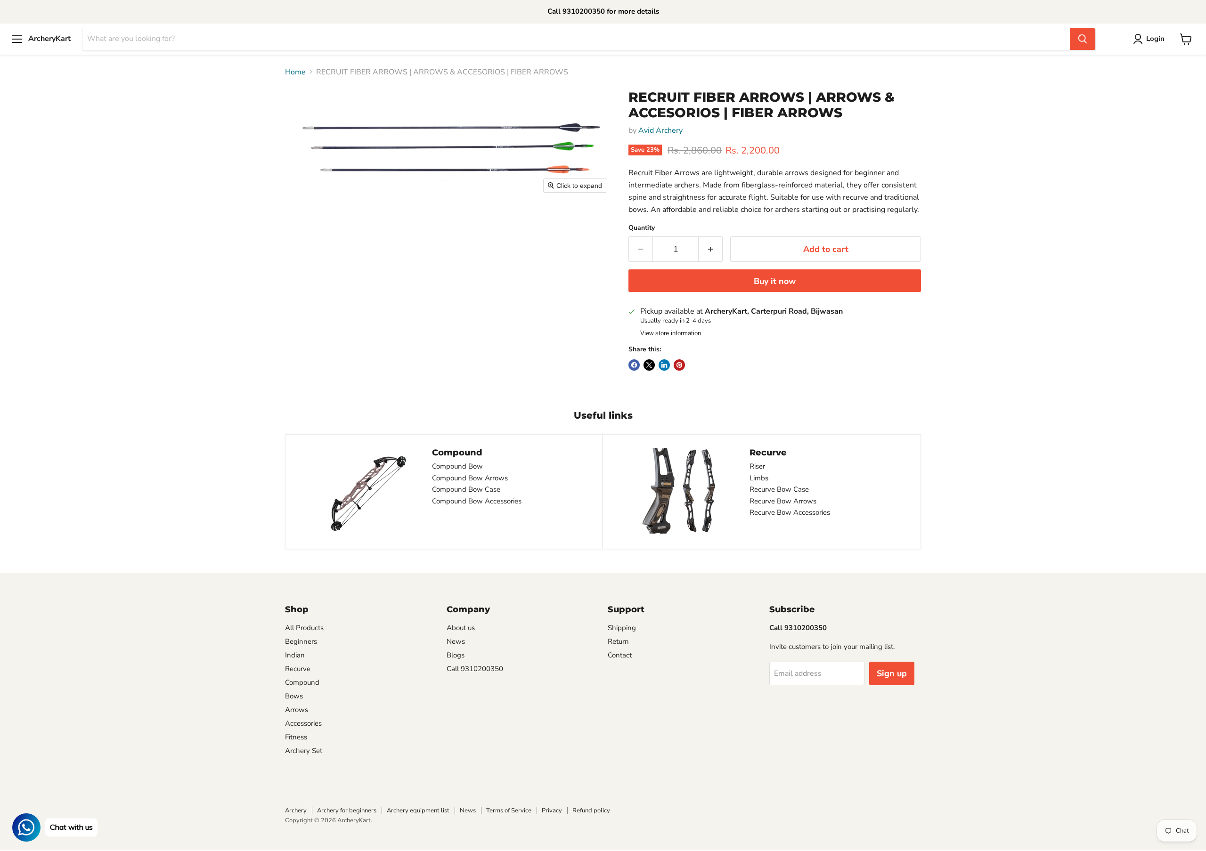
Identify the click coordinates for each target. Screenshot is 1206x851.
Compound (302, 682)
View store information (670, 333)
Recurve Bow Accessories (790, 512)
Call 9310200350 (475, 668)
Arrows (296, 709)
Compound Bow (457, 466)
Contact (620, 655)
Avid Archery (660, 130)
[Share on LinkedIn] (664, 365)
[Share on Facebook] (634, 365)
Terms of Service (508, 810)
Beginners (301, 641)
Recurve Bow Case (779, 489)
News (456, 641)
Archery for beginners (346, 810)
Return (618, 641)
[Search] (1082, 39)
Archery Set (303, 750)
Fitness (296, 737)
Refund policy (591, 810)
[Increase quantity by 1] (711, 249)
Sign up (892, 673)
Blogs (455, 655)
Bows (294, 696)
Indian (295, 655)
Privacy (552, 810)
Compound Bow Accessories (477, 501)
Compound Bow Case (466, 489)
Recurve (297, 668)
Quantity (641, 228)
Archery (296, 810)
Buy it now (775, 281)
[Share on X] (649, 365)
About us (461, 627)
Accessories (303, 723)
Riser (757, 466)
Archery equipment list (418, 810)
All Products (304, 627)
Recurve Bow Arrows (783, 501)
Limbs (759, 478)
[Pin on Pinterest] (679, 365)
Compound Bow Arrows (470, 478)
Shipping (622, 627)
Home (295, 72)
